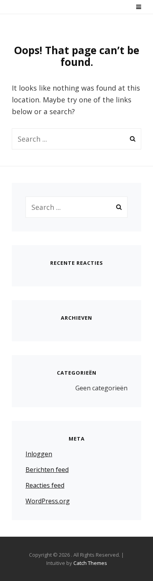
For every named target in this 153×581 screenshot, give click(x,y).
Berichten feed (47, 469)
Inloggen (39, 454)
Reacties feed (45, 485)
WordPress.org (48, 501)
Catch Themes (90, 562)
